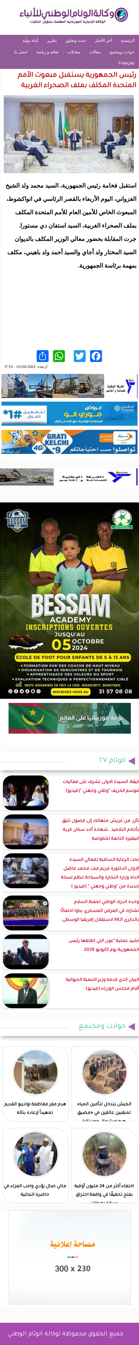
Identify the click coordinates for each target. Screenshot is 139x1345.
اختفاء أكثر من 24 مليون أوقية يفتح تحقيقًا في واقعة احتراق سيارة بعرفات (104, 1195)
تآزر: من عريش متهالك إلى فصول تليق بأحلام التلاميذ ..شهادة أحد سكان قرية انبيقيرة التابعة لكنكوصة (100, 830)
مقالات (95, 52)
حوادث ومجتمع (122, 52)
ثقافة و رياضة (47, 52)
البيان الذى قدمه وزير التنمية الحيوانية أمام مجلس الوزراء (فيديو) (102, 985)
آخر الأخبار (103, 40)
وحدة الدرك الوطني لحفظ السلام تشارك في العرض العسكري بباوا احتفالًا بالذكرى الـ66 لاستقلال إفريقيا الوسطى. (99, 911)
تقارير (52, 40)
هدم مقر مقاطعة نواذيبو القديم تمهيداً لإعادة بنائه (35, 1109)
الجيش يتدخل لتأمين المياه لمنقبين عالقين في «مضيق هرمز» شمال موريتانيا (104, 1113)
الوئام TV (112, 761)
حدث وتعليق (76, 40)
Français (127, 63)
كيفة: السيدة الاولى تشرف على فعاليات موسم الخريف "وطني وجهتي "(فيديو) (101, 787)
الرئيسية (128, 40)
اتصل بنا (20, 52)
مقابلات (73, 52)
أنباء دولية (30, 40)
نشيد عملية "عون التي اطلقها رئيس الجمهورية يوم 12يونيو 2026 (104, 946)
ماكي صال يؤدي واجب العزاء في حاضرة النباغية (35, 1191)
